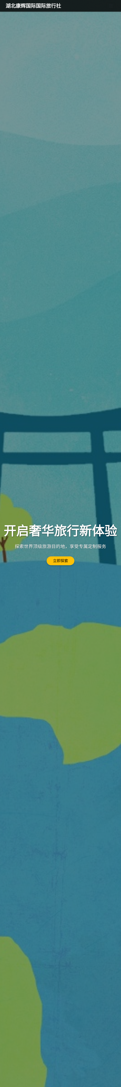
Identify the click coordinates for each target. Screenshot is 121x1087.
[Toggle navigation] (111, 6)
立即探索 (60, 561)
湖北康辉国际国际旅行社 (33, 6)
